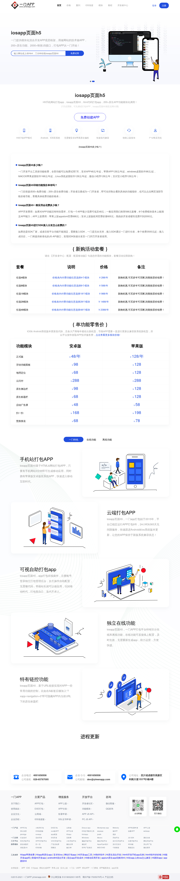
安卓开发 (39, 837)
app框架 (54, 834)
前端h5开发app (39, 857)
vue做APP (55, 831)
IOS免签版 (39, 831)
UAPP (78, 867)
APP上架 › (63, 803)
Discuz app (86, 828)
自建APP (131, 831)
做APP (115, 831)
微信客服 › (110, 803)
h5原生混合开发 (113, 854)
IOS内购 (39, 847)
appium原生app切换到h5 (113, 857)
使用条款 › (16, 808)
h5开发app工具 (85, 854)
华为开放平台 (25, 841)
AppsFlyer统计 (102, 844)
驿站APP (85, 867)
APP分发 (69, 831)
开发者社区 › (88, 803)
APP (23, 867)
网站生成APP (44, 867)
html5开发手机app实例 (133, 854)
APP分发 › (63, 808)
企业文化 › (16, 813)
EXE (28, 867)
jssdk (99, 834)
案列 (78, 5)
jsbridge (23, 834)
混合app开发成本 (75, 857)
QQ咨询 (109, 808)
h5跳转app (157, 857)
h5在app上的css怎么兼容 (138, 857)
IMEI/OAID (101, 847)
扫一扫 (38, 844)
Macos (99, 837)
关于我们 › (16, 803)
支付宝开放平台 (118, 841)
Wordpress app (103, 828)
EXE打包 (54, 828)
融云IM (69, 847)
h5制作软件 (99, 854)
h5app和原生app (44, 854)
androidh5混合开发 (56, 857)
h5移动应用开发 (92, 857)
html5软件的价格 (153, 854)
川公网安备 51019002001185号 (66, 876)
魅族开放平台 (87, 841)
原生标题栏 (24, 844)
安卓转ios (58, 854)
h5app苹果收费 (27, 854)
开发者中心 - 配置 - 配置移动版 (69, 255)
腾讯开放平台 (148, 841)
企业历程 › (16, 819)
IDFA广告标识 (87, 847)
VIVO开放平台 (56, 841)
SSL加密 (23, 831)
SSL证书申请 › (65, 819)
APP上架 (146, 828)
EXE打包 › (39, 808)
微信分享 (69, 844)
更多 (114, 834)
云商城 (68, 828)
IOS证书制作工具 (88, 831)
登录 (154, 5)
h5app (68, 834)
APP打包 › (39, 803)
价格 (69, 5)
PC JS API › (87, 819)
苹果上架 (55, 867)
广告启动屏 (55, 844)
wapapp (100, 831)
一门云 (72, 867)
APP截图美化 (104, 867)
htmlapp (85, 834)
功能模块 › (87, 808)
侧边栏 (84, 844)
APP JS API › (88, 813)
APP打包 (23, 828)
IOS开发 (54, 837)
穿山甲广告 (147, 844)
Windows (85, 837)
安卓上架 (64, 867)
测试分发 (146, 837)
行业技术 (23, 837)
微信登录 (146, 847)
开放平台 (116, 837)
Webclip (116, 828)
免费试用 (74, 53)
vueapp (38, 834)
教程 (110, 5)
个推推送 (116, 847)
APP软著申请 (133, 828)
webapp (146, 831)
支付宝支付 (117, 844)
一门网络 (94, 867)
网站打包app (70, 854)
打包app (34, 867)
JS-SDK (131, 837)
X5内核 (130, 844)
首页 (59, 5)
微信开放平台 (102, 841)
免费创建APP (90, 117)
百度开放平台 (133, 841)
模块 (101, 5)
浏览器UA (23, 847)
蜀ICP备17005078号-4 (93, 876)
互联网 (68, 837)
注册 (164, 5)
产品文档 (109, 876)
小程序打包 (40, 828)
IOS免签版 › (40, 819)
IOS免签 (89, 5)
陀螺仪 (53, 847)
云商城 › (38, 813)
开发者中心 (123, 5)
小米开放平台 (71, 841)
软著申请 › (63, 813)
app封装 (115, 867)
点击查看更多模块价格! (108, 334)
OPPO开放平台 (41, 841)
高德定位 (131, 847)
